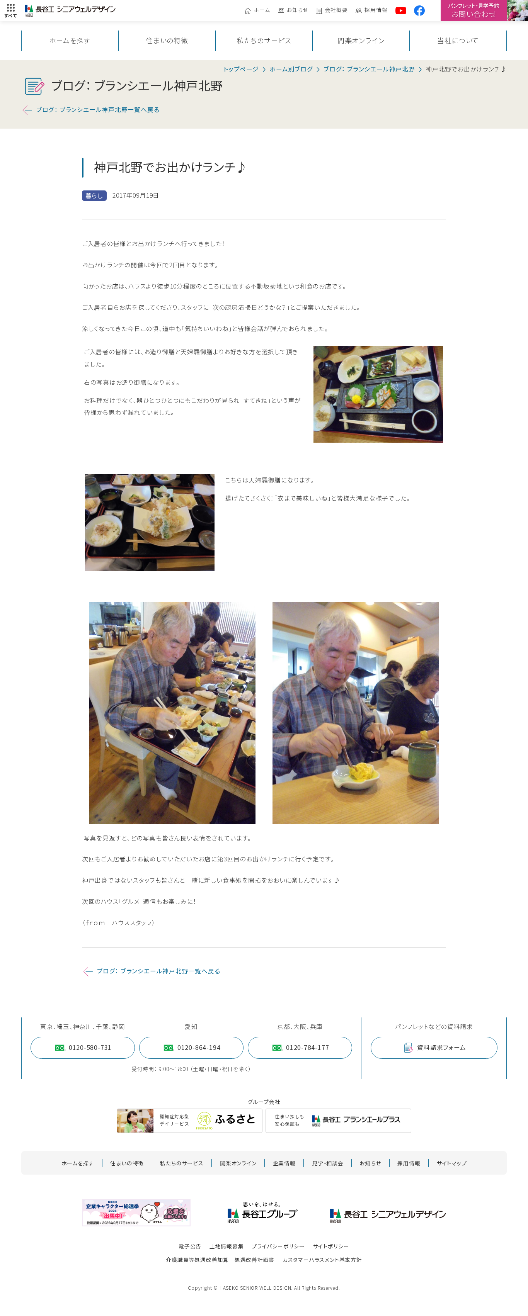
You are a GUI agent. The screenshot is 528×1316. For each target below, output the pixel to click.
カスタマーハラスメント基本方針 (322, 1259)
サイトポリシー (331, 1246)
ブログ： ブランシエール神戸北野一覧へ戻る (98, 109)
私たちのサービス (264, 40)
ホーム (262, 10)
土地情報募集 (226, 1246)
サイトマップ (452, 1163)
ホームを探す (69, 40)
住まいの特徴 (167, 40)
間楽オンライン (361, 40)
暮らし (94, 195)
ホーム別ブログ (291, 69)
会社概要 (336, 10)
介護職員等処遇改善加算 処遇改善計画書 (220, 1259)
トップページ (241, 69)
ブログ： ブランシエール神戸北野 (369, 69)
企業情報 (284, 1163)
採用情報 (375, 10)
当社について (458, 40)
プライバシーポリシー (278, 1246)
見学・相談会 (328, 1163)
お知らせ (297, 10)
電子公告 (190, 1246)
